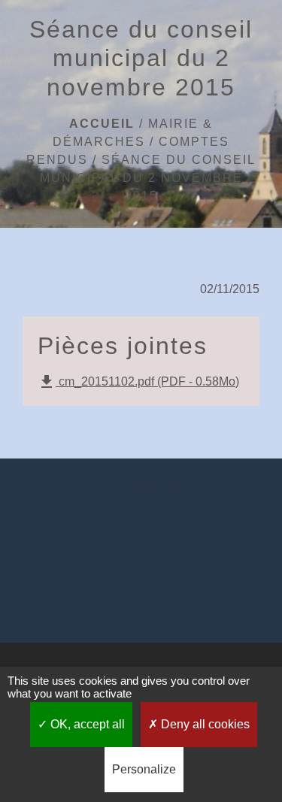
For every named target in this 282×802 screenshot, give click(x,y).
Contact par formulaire (141, 582)
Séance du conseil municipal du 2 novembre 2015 (148, 177)
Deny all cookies (204, 724)
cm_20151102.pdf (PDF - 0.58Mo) (138, 382)
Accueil (102, 123)
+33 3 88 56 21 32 (141, 560)
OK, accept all (86, 724)
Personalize (144, 769)
